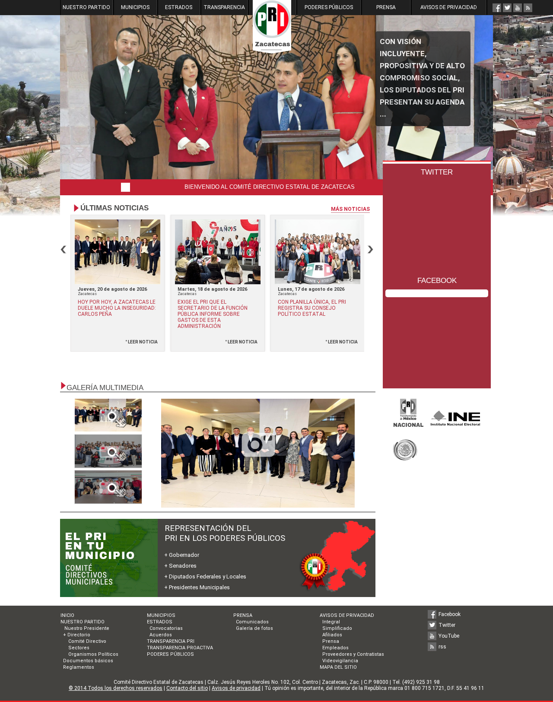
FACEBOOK (437, 280)
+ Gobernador (181, 555)
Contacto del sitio (187, 688)
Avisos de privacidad (236, 688)
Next (370, 249)
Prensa (330, 641)
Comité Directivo (87, 641)
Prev (63, 249)
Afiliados (332, 635)
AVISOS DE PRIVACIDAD (448, 7)
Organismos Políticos (93, 654)
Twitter (447, 625)
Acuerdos (160, 635)
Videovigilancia (340, 661)
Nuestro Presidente (86, 628)
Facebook (450, 614)
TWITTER (437, 172)
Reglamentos (78, 667)
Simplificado (337, 628)
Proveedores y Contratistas (353, 654)
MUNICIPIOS (135, 7)
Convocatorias (166, 628)
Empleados (335, 648)
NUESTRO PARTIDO (86, 7)
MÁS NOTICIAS (350, 209)
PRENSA (386, 7)
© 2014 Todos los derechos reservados (115, 688)
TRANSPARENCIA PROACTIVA (180, 648)
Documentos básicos (88, 661)
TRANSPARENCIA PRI (170, 641)
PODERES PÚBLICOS (329, 7)
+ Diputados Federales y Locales (205, 576)
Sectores (78, 648)
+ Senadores (180, 565)
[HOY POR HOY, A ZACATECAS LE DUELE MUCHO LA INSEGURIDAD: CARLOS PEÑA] (258, 453)
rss (442, 647)
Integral (331, 622)
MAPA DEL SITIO (338, 667)
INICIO (67, 615)
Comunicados (252, 622)
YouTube (449, 636)
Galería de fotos (254, 628)
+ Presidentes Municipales (197, 587)
